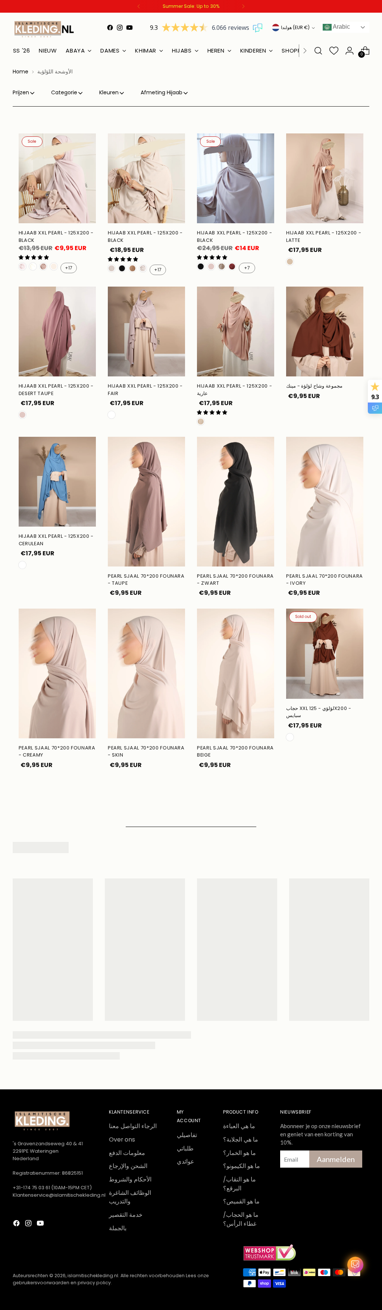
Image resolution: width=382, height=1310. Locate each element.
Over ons (122, 1139)
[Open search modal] (318, 50)
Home (20, 71)
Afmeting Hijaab (161, 92)
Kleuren (109, 92)
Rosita (22, 266)
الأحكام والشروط (130, 1179)
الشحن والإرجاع (128, 1166)
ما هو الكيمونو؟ (241, 1166)
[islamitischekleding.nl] (44, 29)
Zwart (122, 268)
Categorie (64, 92)
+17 (68, 268)
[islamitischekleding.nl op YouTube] (129, 27)
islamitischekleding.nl (93, 1275)
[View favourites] (333, 50)
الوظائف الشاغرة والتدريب (130, 1197)
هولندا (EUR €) (295, 27)
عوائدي (185, 1161)
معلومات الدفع (127, 1153)
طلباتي (185, 1148)
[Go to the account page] (349, 50)
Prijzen (21, 92)
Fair (111, 415)
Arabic (341, 26)
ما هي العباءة (239, 1126)
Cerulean (22, 565)
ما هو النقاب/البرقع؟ (239, 1184)
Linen (53, 266)
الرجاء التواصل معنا (133, 1126)
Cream (111, 268)
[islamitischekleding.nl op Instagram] (119, 27)
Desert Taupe (211, 266)
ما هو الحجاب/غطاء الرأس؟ (241, 1219)
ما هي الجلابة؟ (240, 1139)
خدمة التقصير (126, 1214)
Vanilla (33, 266)
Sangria (232, 266)
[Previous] (139, 6)
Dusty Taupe (43, 266)
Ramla (143, 268)
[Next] (243, 6)
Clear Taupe (221, 266)
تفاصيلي (187, 1135)
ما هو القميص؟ (241, 1201)
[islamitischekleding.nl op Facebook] (110, 27)
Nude (200, 421)
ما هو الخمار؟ (239, 1153)
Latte (290, 261)
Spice (290, 737)
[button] (34, 257)
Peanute (132, 268)
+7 (247, 268)
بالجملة (117, 1228)
